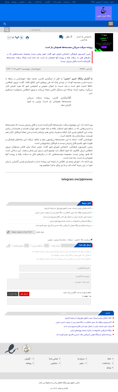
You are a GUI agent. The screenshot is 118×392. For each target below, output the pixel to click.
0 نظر (69, 37)
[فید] (5, 23)
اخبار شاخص (82, 38)
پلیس (50, 239)
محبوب (63, 313)
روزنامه (14, 2)
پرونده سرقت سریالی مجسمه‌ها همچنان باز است (68, 47)
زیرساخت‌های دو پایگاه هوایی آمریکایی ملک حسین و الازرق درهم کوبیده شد (63, 225)
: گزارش (48, 2)
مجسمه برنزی (60, 239)
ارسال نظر (24, 294)
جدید (107, 313)
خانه (74, 2)
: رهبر (30, 2)
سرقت (70, 239)
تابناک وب (53, 388)
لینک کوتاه (40, 232)
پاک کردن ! (13, 294)
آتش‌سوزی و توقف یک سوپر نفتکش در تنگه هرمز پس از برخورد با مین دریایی (63, 212)
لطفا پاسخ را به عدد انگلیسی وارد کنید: (77, 292)
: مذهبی (22, 2)
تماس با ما (57, 2)
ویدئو (7, 2)
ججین (77, 239)
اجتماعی (87, 37)
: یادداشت (38, 2)
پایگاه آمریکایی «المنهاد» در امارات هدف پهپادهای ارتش (70, 221)
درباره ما (67, 2)
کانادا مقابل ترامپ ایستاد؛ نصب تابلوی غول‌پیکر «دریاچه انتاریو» (67, 208)
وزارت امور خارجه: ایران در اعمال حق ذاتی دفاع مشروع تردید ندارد (67, 217)
